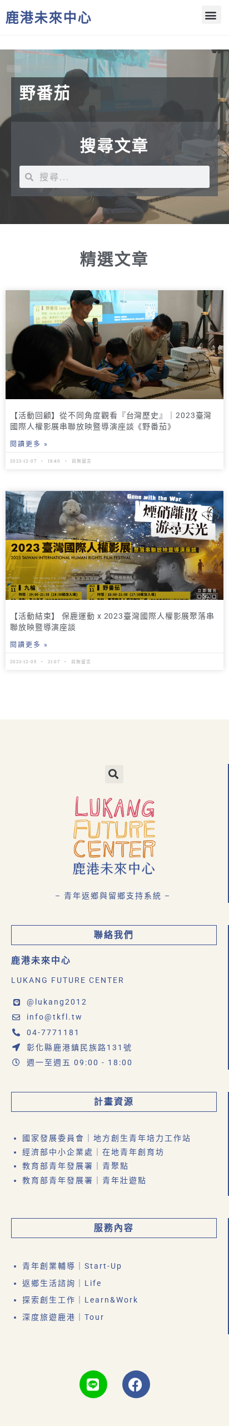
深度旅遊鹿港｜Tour (63, 1317)
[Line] (93, 1384)
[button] (211, 15)
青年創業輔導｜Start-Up (72, 1265)
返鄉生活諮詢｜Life (62, 1283)
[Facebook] (136, 1384)
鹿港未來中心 (49, 18)
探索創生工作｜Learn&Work (80, 1299)
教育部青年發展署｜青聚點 (75, 1165)
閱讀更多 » (29, 444)
